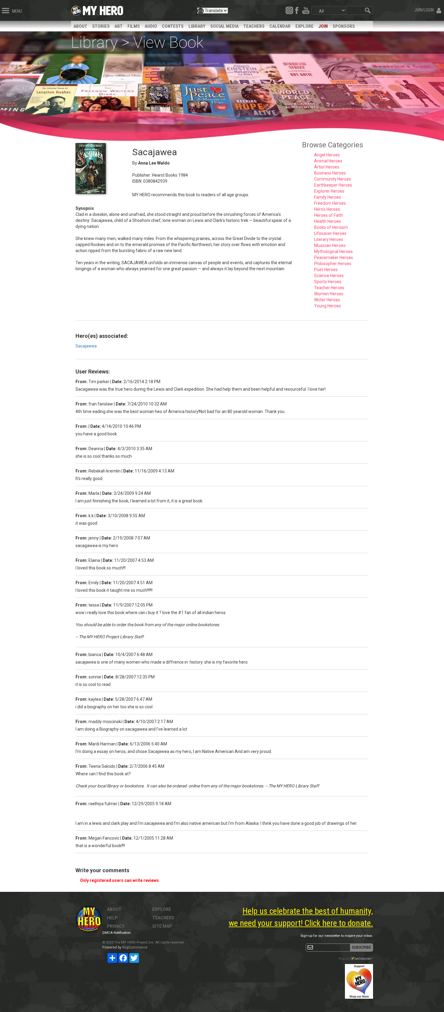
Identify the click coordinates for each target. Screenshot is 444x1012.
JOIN (323, 26)
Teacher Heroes (329, 287)
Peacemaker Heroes (333, 257)
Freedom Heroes (330, 203)
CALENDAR (280, 26)
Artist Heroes (326, 167)
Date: (117, 381)
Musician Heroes (330, 245)
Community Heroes (332, 179)
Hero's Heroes (327, 209)
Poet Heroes (326, 269)
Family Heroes (327, 197)
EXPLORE (304, 26)
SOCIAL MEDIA (224, 26)
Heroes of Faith (328, 215)
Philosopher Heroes (332, 263)
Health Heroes (327, 221)
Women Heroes (328, 293)
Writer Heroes (327, 299)
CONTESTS (173, 26)
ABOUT (80, 26)
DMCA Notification (116, 933)
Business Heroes (330, 173)
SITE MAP (162, 926)
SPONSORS (344, 26)
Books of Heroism (331, 227)
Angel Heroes (327, 154)
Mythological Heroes (333, 251)
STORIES (101, 26)
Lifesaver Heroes (330, 233)
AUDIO (151, 26)
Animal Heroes (328, 161)
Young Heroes (327, 305)
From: (82, 381)
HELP (112, 917)
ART (118, 26)
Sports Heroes (327, 281)
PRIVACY (115, 926)
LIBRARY (196, 26)
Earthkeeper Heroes (333, 185)
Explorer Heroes (329, 191)
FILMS (133, 26)
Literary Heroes (328, 239)
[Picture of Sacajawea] (99, 168)
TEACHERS (254, 26)
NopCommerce (134, 947)
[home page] (103, 9)
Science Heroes (329, 275)
